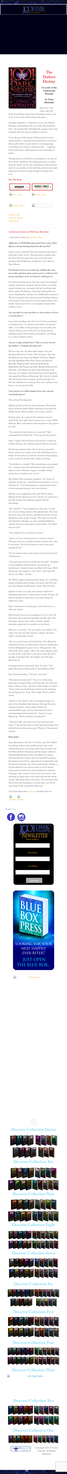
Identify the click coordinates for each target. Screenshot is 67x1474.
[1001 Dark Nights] (33, 9)
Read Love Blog (35, 237)
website (32, 791)
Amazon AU (14, 220)
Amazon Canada (16, 217)
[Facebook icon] (32, 1458)
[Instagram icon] (35, 1458)
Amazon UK (14, 214)
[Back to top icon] (33, 1122)
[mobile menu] (62, 7)
